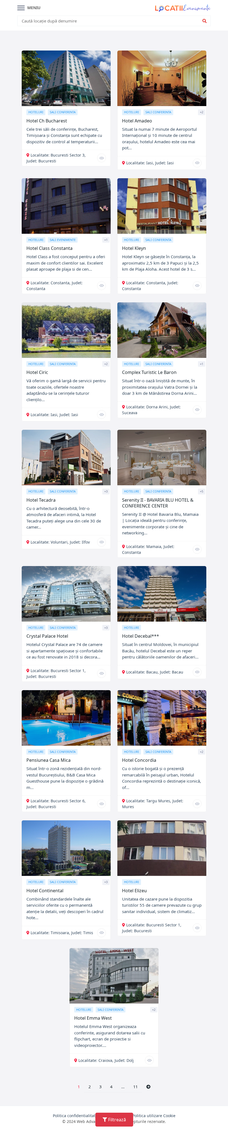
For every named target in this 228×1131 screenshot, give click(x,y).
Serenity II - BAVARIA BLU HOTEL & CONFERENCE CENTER (158, 503)
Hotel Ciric (37, 372)
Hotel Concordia (139, 760)
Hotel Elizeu (134, 891)
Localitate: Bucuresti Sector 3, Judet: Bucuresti (56, 158)
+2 (201, 112)
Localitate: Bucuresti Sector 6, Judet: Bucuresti (56, 803)
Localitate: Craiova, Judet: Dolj (106, 1060)
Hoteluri (35, 112)
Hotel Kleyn (134, 248)
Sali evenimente (63, 240)
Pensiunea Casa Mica (48, 760)
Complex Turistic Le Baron (149, 372)
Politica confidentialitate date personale (90, 1115)
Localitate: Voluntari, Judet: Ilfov (60, 542)
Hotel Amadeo (137, 121)
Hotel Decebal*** (140, 636)
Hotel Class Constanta (49, 248)
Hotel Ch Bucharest (46, 121)
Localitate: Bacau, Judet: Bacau (154, 672)
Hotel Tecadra (41, 500)
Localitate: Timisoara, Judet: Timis (62, 932)
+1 (106, 240)
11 (135, 1086)
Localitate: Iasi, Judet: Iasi (150, 162)
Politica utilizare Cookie (153, 1115)
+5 (201, 491)
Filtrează (116, 1120)
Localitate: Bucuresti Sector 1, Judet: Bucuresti (151, 927)
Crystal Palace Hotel (47, 636)
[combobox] (110, 21)
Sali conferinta (63, 112)
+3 (106, 491)
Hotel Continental (44, 891)
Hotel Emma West (93, 1018)
